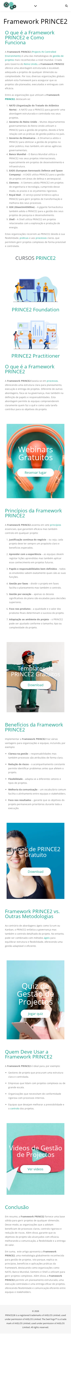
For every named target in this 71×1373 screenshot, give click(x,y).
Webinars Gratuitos (35, 453)
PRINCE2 (10, 99)
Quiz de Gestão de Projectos (35, 993)
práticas (24, 238)
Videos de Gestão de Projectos (35, 1151)
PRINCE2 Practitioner (35, 355)
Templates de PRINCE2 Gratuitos (35, 671)
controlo (14, 1108)
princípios (55, 524)
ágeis (47, 937)
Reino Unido (30, 64)
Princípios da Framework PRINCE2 (33, 513)
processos (41, 238)
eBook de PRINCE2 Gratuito (35, 852)
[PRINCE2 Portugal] (10, 5)
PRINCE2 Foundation (35, 309)
